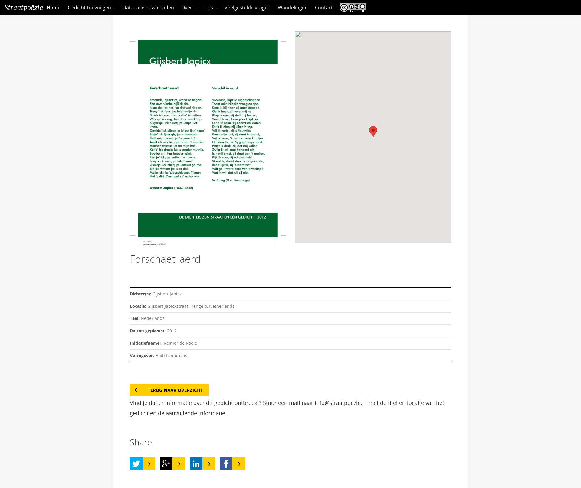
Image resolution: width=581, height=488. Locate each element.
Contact (324, 7)
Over (187, 7)
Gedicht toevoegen (90, 7)
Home (54, 7)
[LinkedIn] (196, 463)
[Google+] (166, 463)
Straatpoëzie (24, 7)
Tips (209, 7)
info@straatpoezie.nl (341, 402)
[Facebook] (226, 463)
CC (351, 7)
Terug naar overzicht (175, 390)
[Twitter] (136, 463)
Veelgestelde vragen (248, 7)
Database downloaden (148, 7)
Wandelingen (293, 7)
